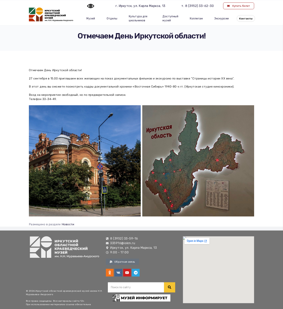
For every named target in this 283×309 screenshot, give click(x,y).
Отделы (112, 18)
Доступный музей (170, 18)
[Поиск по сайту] (169, 287)
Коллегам (196, 18)
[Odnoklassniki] (110, 272)
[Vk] (118, 272)
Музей (90, 18)
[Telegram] (136, 272)
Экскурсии (221, 18)
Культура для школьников (138, 18)
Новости (68, 224)
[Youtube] (127, 272)
